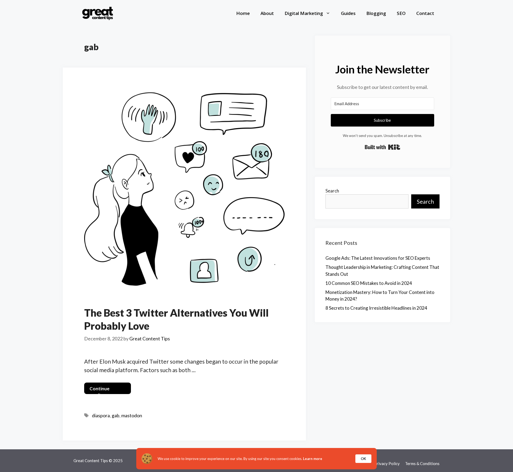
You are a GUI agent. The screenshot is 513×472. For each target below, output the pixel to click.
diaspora (101, 415)
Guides (348, 13)
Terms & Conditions (422, 463)
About (267, 13)
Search (332, 191)
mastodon (131, 415)
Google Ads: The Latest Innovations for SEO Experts (377, 258)
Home (243, 13)
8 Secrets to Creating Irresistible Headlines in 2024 (376, 308)
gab (115, 415)
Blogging (376, 13)
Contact (425, 13)
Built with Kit (382, 147)
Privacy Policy (387, 463)
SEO (401, 13)
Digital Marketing (304, 13)
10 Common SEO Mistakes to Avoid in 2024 (368, 283)
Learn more (312, 459)
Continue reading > (100, 390)
